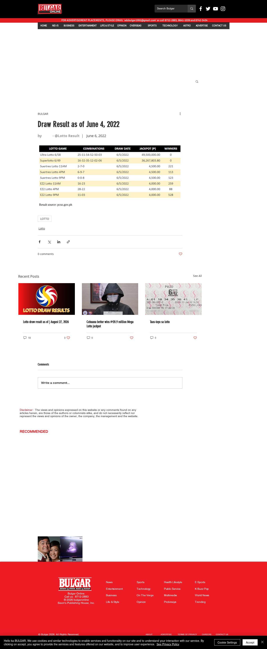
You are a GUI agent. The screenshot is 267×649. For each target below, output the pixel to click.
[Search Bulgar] (192, 9)
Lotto (42, 228)
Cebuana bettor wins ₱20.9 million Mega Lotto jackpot (110, 324)
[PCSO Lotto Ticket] (173, 299)
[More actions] (180, 113)
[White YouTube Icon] (215, 9)
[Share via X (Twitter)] (49, 242)
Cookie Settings (227, 642)
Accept (250, 642)
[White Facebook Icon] (201, 9)
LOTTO (44, 219)
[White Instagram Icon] (223, 9)
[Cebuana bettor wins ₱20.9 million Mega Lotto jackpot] (110, 299)
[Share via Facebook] (39, 242)
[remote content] (110, 204)
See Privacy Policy (168, 644)
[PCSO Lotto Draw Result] (46, 299)
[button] (197, 81)
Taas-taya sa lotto (160, 322)
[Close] (262, 642)
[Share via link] (68, 242)
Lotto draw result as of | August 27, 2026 (46, 322)
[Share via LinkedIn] (59, 242)
